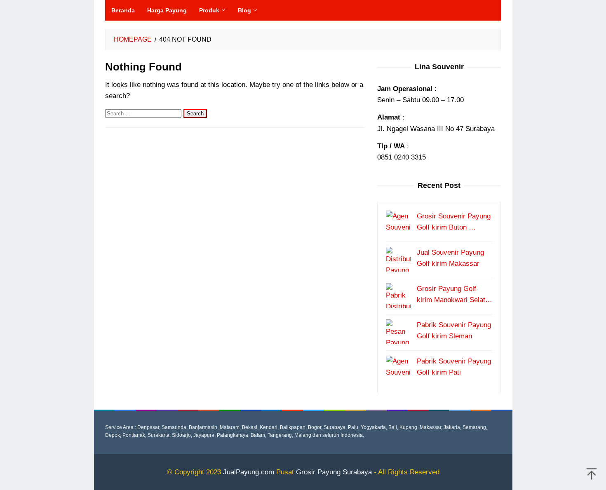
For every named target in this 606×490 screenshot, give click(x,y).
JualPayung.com (248, 472)
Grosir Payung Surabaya (334, 472)
